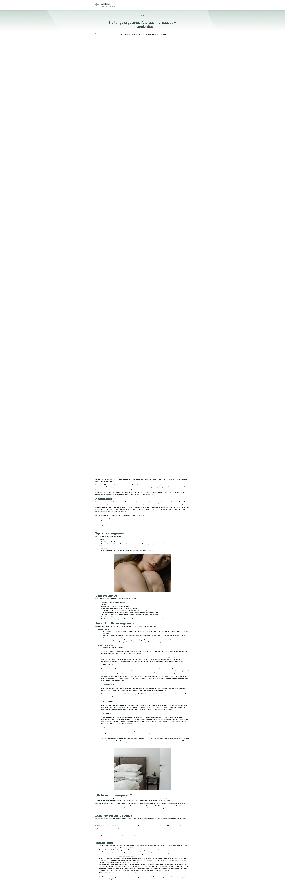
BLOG (166, 5)
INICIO (130, 5)
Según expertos (105, 676)
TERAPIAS (138, 5)
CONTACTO (174, 5)
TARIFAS (154, 5)
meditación (104, 860)
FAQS (161, 5)
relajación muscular (158, 854)
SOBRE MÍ (146, 5)
